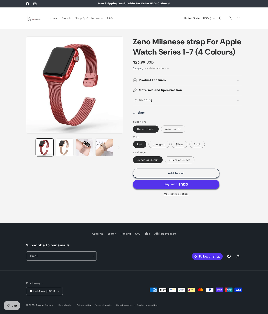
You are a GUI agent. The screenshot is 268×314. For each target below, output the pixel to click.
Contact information (147, 305)
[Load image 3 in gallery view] (84, 147)
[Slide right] (119, 147)
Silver (179, 144)
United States (146, 129)
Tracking (125, 234)
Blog (147, 234)
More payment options (176, 194)
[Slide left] (30, 147)
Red (139, 144)
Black (197, 144)
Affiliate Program (165, 234)
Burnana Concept (45, 305)
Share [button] (141, 113)
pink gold (159, 144)
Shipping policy (124, 305)
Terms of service (103, 305)
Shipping (138, 68)
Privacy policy (84, 305)
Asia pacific (173, 129)
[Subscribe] (92, 256)
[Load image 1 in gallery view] (45, 147)
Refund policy (65, 305)
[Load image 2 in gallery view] (64, 147)
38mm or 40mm (179, 160)
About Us (97, 234)
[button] (89, 18)
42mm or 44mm (148, 160)
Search (112, 234)
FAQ (137, 234)
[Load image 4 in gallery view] (104, 147)
